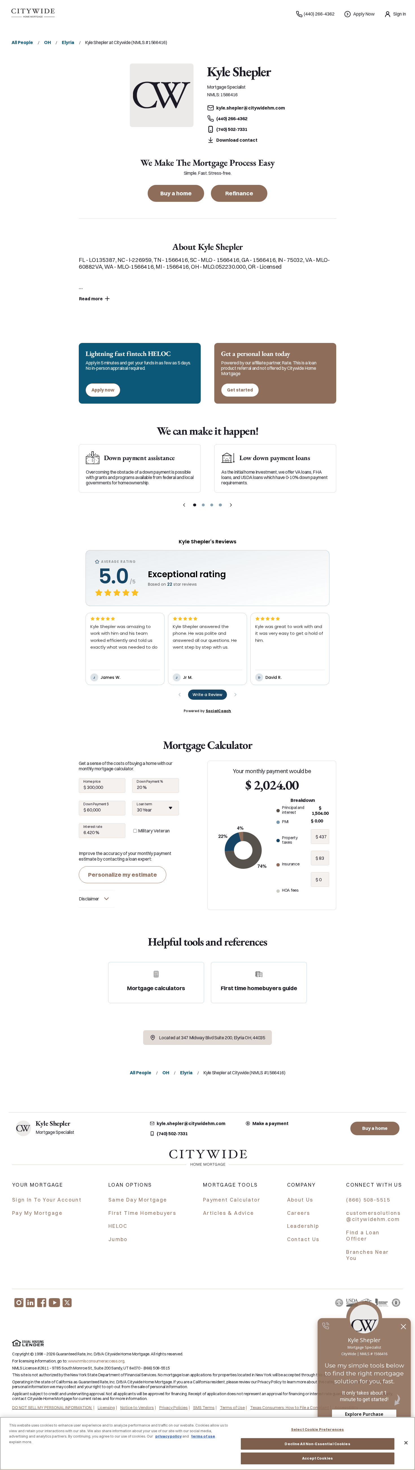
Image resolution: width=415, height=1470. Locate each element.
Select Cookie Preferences (317, 1429)
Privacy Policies (173, 1407)
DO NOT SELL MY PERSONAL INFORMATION (52, 1407)
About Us (300, 1199)
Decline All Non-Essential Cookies (317, 1443)
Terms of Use (232, 1407)
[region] (207, 1443)
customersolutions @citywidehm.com (373, 1216)
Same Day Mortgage (137, 1199)
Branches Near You (367, 1255)
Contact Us (303, 1239)
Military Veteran (154, 831)
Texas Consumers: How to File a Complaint (289, 1407)
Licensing (106, 1407)
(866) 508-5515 (368, 1199)
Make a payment (270, 1123)
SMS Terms (204, 1407)
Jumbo (118, 1239)
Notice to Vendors (137, 1407)
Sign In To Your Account (47, 1199)
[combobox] (155, 808)
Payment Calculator (231, 1199)
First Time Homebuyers (142, 1213)
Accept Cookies (317, 1458)
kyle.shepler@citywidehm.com (191, 1123)
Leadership (303, 1226)
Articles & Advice (228, 1213)
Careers (298, 1213)
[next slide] (231, 505)
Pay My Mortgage (37, 1213)
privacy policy (168, 1436)
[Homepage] (32, 14)
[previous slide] (184, 505)
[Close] (406, 1443)
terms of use (203, 1436)
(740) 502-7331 (172, 1133)
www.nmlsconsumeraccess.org (96, 1361)
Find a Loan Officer (362, 1235)
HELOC (118, 1226)
